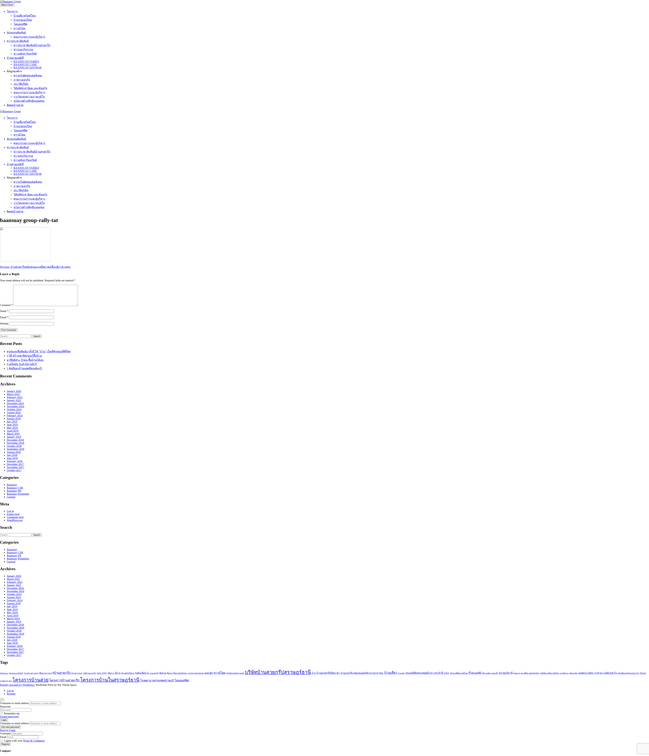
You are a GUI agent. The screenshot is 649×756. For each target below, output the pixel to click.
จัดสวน (162, 673)
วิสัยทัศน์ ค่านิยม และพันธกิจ (30, 88)
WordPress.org (14, 520)
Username (5, 733)
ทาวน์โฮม (19, 28)
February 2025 (14, 397)
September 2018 (15, 449)
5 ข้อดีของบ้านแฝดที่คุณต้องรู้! (24, 368)
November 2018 (15, 442)
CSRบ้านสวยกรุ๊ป (89, 673)
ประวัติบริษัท (21, 84)
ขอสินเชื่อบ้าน (142, 673)
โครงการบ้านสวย (31, 679)
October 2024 (14, 409)
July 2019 (12, 421)
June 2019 (12, 424)
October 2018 (14, 446)
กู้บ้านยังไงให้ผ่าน (127, 673)
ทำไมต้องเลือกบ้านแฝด (235, 673)
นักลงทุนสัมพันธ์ (16, 32)
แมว (10, 681)
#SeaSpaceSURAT (16, 673)
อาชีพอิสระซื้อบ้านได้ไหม (549, 673)
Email (4, 317)
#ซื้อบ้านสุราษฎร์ (45, 673)
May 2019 (12, 427)
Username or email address (14, 703)
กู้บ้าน (118, 673)
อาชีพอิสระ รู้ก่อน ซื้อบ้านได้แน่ (25, 359)
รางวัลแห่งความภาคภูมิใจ (29, 96)
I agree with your (24, 740)
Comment (6, 305)
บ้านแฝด (401, 673)
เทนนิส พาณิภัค (585, 673)
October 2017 (14, 470)
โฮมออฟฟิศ (20, 24)
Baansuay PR (14, 490)
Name (4, 311)
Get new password (10, 727)
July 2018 (12, 455)
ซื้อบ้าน (170, 673)
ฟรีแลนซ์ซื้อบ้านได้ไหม (459, 673)
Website (4, 323)
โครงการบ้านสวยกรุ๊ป (64, 680)
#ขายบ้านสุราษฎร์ (31, 673)
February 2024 (14, 415)
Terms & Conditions (34, 740)
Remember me (12, 713)
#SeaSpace (4, 673)
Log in (10, 511)
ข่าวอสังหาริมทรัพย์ (25, 53)
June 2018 (12, 458)
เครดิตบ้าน (564, 673)
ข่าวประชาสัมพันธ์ (18, 41)
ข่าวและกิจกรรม (23, 49)
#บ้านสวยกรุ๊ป (61, 672)
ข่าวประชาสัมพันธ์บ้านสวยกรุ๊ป (32, 45)
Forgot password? (9, 716)
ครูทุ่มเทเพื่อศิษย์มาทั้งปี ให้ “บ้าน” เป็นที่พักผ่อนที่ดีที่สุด (39, 351)
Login (4, 720)
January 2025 (14, 400)
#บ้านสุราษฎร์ (76, 673)
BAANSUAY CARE (25, 64)
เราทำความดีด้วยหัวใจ (605, 673)
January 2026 (14, 391)
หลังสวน (516, 673)
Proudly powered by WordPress (17, 684)
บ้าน (313, 673)
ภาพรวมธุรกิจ (22, 79)
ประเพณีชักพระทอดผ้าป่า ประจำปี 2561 (427, 672)
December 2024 (15, 403)
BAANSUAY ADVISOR (28, 67)
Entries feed (13, 514)
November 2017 (15, 467)
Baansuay (12, 484)
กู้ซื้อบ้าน (110, 673)
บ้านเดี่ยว (390, 672)
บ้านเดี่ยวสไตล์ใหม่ (25, 15)
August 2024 (14, 412)
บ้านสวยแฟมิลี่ (15, 57)
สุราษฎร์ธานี (506, 672)
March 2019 (13, 433)
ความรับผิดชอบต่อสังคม (28, 75)
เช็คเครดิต (573, 673)
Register (11, 693)
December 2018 (15, 439)
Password (5, 706)
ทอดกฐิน (209, 673)
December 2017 (15, 464)
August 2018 (14, 452)
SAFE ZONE (102, 673)
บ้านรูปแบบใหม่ (23, 19)
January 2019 (14, 436)
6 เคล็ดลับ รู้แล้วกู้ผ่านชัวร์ (22, 364)
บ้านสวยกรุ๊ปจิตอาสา (328, 672)
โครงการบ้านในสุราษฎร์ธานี (109, 679)
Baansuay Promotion (18, 493)
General (11, 496)
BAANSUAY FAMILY (26, 61)
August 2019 (14, 418)
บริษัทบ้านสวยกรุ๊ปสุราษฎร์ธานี (278, 672)
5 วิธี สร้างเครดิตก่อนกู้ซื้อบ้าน (24, 355)
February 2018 (14, 461)
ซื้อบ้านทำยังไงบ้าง (180, 673)
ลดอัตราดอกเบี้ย (491, 673)
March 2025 (13, 394)
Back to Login (7, 730)
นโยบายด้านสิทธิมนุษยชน (29, 100)
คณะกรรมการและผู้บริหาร (29, 36)
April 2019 (12, 430)
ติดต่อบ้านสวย (15, 105)
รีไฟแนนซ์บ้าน (476, 672)
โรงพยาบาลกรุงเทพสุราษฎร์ (157, 680)
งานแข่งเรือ (154, 673)
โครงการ (12, 11)
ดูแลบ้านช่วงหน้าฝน (196, 673)
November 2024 (15, 406)
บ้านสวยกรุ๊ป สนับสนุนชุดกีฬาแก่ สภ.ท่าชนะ (362, 673)
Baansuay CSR (15, 487)
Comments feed (15, 517)
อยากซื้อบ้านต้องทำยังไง (530, 673)
